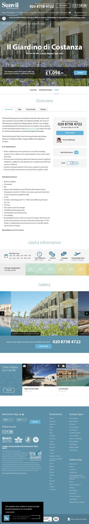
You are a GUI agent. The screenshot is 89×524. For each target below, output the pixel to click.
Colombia (52, 436)
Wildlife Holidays (74, 447)
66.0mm (30, 269)
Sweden (51, 487)
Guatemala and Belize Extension (55, 460)
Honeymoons (73, 430)
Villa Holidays (73, 444)
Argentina (52, 424)
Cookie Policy (73, 472)
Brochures (46, 12)
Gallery (56, 90)
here (47, 19)
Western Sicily (22, 24)
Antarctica (52, 421)
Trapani (29, 24)
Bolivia (51, 427)
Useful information (45, 90)
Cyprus (51, 441)
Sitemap (71, 488)
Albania (51, 418)
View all (8, 390)
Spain (51, 484)
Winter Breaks (73, 450)
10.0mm (81, 269)
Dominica (52, 447)
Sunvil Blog (72, 493)
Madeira (51, 466)
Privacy (71, 482)
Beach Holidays (73, 421)
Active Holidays (73, 418)
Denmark (52, 444)
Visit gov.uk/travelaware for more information (14, 473)
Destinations (11, 12)
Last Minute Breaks (74, 433)
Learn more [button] (10, 512)
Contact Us (72, 470)
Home (4, 12)
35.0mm (61, 269)
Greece (51, 463)
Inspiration (33, 12)
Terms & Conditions (75, 496)
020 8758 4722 (42, 7)
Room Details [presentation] (31, 109)
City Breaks (72, 424)
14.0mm (71, 269)
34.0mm (51, 269)
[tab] (9, 109)
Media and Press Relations (77, 502)
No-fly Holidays (73, 441)
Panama (51, 475)
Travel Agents (73, 499)
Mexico (51, 469)
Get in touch (63, 5)
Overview (33, 90)
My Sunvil (64, 12)
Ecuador (51, 450)
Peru (50, 478)
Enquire (80, 73)
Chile (50, 433)
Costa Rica (52, 439)
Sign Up (35, 422)
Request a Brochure (75, 485)
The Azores (52, 489)
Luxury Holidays (74, 436)
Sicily (15, 24)
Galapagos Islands (54, 456)
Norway (51, 472)
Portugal (51, 481)
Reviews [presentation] (43, 109)
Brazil (51, 430)
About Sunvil (73, 464)
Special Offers (73, 491)
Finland (51, 453)
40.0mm (41, 269)
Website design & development (79, 519)
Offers (40, 12)
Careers (71, 467)
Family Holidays (73, 427)
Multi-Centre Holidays (75, 439)
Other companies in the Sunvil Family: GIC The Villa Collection (77, 477)
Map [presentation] (19, 109)
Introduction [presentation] (9, 109)
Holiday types (23, 12)
